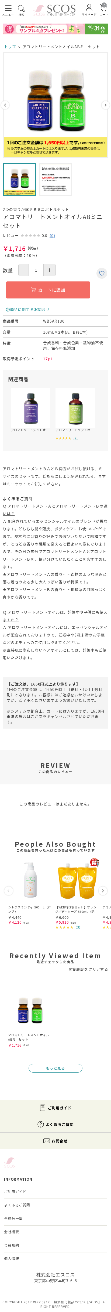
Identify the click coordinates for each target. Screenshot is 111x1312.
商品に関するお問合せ (30, 309)
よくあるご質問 (60, 1124)
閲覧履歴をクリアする (88, 969)
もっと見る (55, 1068)
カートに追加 (51, 290)
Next (106, 105)
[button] (8, 890)
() (52, 235)
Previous (5, 105)
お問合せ (60, 1141)
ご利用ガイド (60, 1107)
